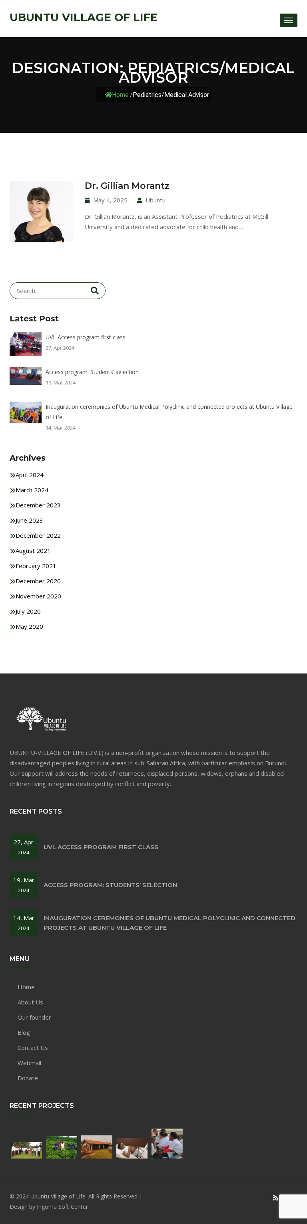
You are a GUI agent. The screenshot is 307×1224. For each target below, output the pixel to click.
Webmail (29, 1063)
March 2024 (32, 490)
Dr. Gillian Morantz (127, 185)
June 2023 (29, 520)
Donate (28, 1078)
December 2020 (38, 581)
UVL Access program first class (86, 337)
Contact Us (33, 1048)
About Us (30, 1002)
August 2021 (33, 551)
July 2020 (28, 611)
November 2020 (38, 596)
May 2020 (29, 626)
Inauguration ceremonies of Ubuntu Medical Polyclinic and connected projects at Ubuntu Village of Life (169, 412)
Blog (24, 1032)
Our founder (34, 1017)
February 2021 (36, 566)
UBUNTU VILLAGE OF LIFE (83, 17)
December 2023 (38, 505)
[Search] (95, 290)
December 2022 (38, 535)
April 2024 (30, 475)
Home (120, 95)
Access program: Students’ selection (92, 372)
